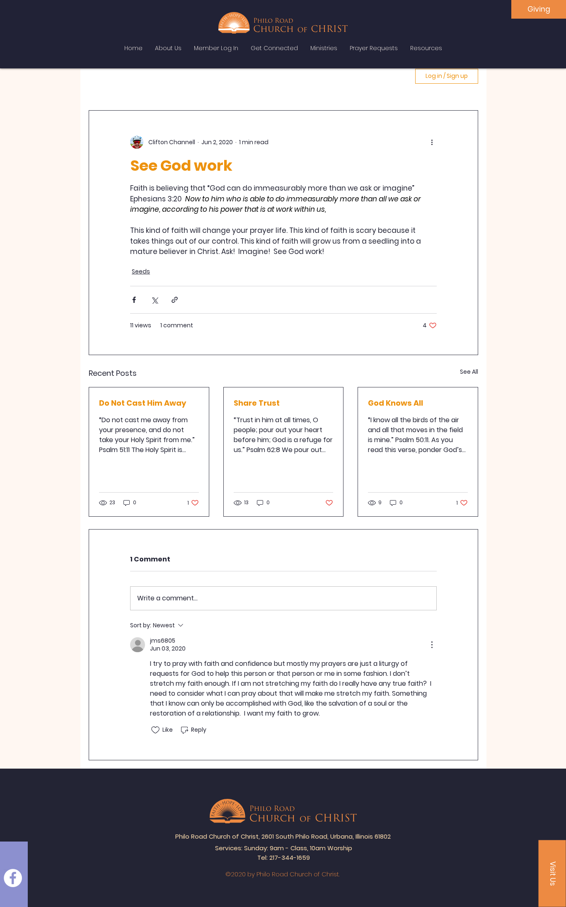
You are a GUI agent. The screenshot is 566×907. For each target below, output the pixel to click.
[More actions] (432, 142)
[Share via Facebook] (134, 300)
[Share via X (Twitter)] (154, 300)
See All (469, 372)
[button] (552, 873)
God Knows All (395, 403)
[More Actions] (432, 645)
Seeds (141, 271)
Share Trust (257, 403)
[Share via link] (175, 300)
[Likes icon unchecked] (155, 730)
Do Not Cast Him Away (142, 403)
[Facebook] (13, 878)
